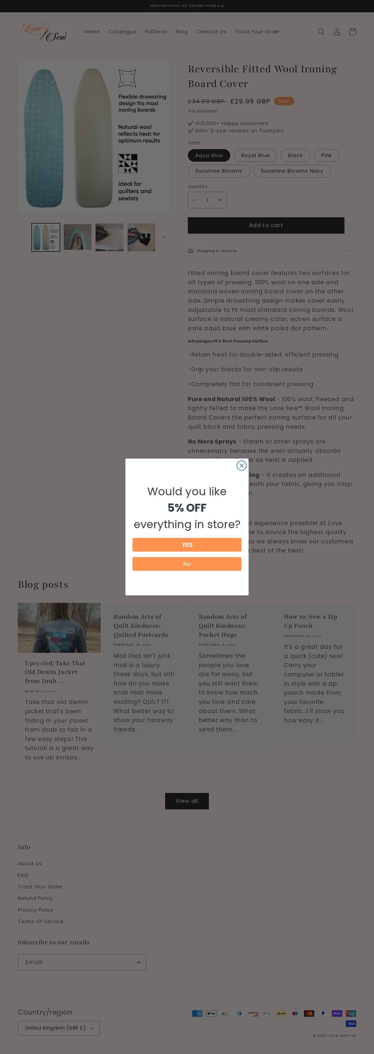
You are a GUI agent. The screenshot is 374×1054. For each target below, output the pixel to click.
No (187, 564)
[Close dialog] (241, 465)
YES (187, 545)
